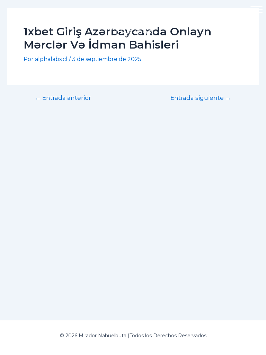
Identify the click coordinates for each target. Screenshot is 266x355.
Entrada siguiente (200, 98)
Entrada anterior (63, 98)
